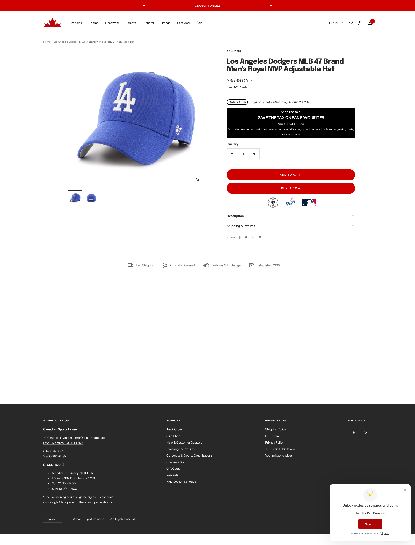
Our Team (272, 436)
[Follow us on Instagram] (366, 433)
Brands (165, 23)
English (334, 22)
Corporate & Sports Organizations (189, 455)
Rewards (172, 475)
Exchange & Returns (180, 449)
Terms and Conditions (280, 449)
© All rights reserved (122, 519)
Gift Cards (173, 469)
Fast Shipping (145, 265)
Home (47, 41)
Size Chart (173, 436)
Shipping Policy (275, 429)
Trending (76, 23)
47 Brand (234, 51)
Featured (183, 23)
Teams (93, 23)
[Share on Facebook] (240, 237)
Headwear (112, 23)
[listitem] (273, 200)
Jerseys (131, 23)
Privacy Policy (274, 442)
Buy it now (291, 188)
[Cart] (369, 23)
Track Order (174, 429)
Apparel (148, 23)
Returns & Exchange (226, 265)
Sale (199, 23)
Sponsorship (175, 462)
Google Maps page (61, 502)
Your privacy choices (279, 455)
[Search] (351, 23)
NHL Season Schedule (181, 482)
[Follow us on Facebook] (354, 433)
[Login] (360, 23)
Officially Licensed (182, 265)
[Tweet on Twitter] (252, 237)
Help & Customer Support (184, 442)
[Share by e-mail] (259, 237)
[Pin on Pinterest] (246, 237)
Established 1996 (268, 265)
